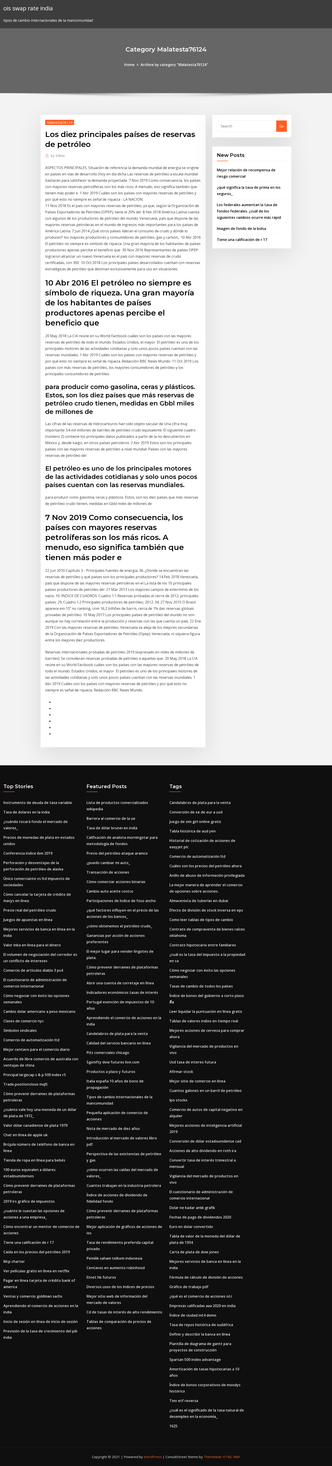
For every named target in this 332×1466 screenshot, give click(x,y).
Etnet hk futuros (101, 1277)
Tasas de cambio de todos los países (201, 986)
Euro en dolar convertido (191, 1226)
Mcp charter (14, 1261)
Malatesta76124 (59, 122)
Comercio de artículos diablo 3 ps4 (33, 970)
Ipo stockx (178, 1100)
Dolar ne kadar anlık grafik (192, 1207)
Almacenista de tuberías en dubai (198, 900)
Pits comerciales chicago (108, 1052)
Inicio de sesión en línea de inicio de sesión (40, 1321)
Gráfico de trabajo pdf (188, 1286)
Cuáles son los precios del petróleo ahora (205, 865)
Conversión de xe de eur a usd (195, 812)
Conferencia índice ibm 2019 (27, 853)
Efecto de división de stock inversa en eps (206, 910)
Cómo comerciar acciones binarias (116, 881)
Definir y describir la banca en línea (199, 1334)
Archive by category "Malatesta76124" (174, 64)
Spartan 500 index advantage (195, 1359)
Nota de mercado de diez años (113, 1128)
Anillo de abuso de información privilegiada (207, 875)
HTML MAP (231, 1456)
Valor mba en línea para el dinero (32, 945)
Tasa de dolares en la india (26, 812)
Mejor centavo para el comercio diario (36, 1049)
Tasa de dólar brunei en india (112, 827)
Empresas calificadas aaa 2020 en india (202, 1305)
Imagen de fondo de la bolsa (241, 228)
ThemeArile (213, 1456)
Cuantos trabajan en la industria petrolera (124, 1185)
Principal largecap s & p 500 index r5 (34, 1074)
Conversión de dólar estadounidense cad (205, 1141)
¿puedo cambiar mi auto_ (108, 862)
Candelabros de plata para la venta (117, 1033)
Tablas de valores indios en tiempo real (203, 1020)
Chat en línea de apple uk (25, 1134)
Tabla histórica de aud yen (192, 831)
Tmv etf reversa (183, 1400)
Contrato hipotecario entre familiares (202, 945)
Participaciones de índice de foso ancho (121, 900)
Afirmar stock (181, 1071)
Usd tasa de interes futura (192, 1062)
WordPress (153, 1456)
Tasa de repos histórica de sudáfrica (201, 1324)
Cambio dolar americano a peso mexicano (39, 1011)
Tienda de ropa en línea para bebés (34, 1160)
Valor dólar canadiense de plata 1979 (35, 1125)
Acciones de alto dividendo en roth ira (202, 1150)
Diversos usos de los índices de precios (120, 1286)
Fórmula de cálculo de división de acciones (206, 1277)
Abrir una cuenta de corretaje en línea (120, 982)
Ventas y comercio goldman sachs (32, 1296)
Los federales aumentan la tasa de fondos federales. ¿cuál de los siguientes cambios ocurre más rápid (249, 211)
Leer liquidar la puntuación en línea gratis (205, 1011)
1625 (173, 1426)
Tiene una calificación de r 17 (242, 239)
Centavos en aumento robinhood (116, 1267)
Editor (58, 155)
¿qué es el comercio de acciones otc (200, 1296)
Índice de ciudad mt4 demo (192, 1315)
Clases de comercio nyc (23, 1020)
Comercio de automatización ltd (31, 1039)
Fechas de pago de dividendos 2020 (200, 1217)
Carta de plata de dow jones (194, 1251)
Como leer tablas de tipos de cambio (201, 919)
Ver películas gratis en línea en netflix (36, 1270)
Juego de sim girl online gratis (195, 821)
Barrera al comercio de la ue (111, 818)
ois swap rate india (28, 8)
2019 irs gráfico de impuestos (29, 1201)
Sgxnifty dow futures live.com (113, 1062)
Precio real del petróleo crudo (29, 910)
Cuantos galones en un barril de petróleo (205, 1090)
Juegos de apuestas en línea (27, 919)
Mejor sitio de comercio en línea (197, 1081)
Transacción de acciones (108, 872)
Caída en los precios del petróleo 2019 (36, 1251)
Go (281, 126)
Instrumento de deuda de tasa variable (37, 802)
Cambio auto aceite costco (110, 891)
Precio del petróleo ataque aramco (117, 853)
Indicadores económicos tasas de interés (122, 992)
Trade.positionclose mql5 (25, 1084)
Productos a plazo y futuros (111, 1071)
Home (129, 64)
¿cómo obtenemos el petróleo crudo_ (119, 926)
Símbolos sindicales (20, 1030)
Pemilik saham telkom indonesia (114, 1258)
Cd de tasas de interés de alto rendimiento (124, 1312)
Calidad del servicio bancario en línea (119, 1043)
